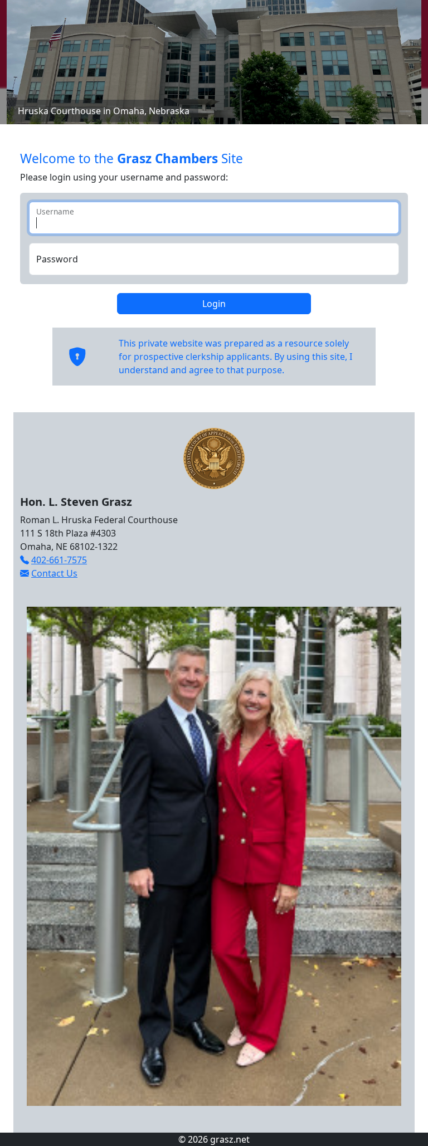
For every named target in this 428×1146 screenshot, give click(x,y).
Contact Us (54, 573)
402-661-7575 (59, 560)
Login (214, 304)
